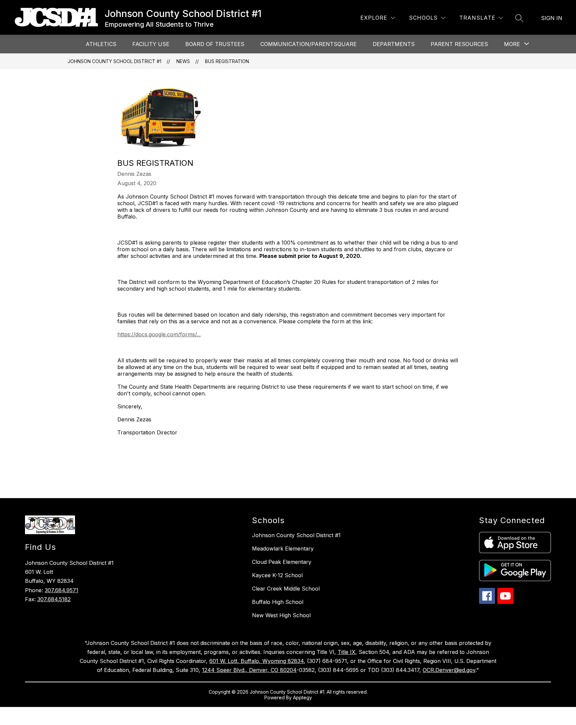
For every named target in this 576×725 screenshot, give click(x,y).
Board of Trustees (214, 44)
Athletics (101, 44)
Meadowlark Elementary (283, 548)
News (183, 61)
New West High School (281, 615)
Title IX (346, 652)
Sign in (551, 18)
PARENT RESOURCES (459, 44)
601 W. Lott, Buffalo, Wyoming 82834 (256, 661)
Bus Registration (227, 61)
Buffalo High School (277, 602)
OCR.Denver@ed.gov (449, 670)
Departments (394, 44)
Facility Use (150, 44)
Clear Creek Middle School (286, 588)
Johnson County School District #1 (114, 61)
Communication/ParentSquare (308, 44)
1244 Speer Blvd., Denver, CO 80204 (249, 670)
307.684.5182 (54, 599)
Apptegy (302, 697)
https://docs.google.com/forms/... (159, 334)
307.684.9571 (61, 590)
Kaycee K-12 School (277, 575)
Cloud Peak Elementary (281, 562)
